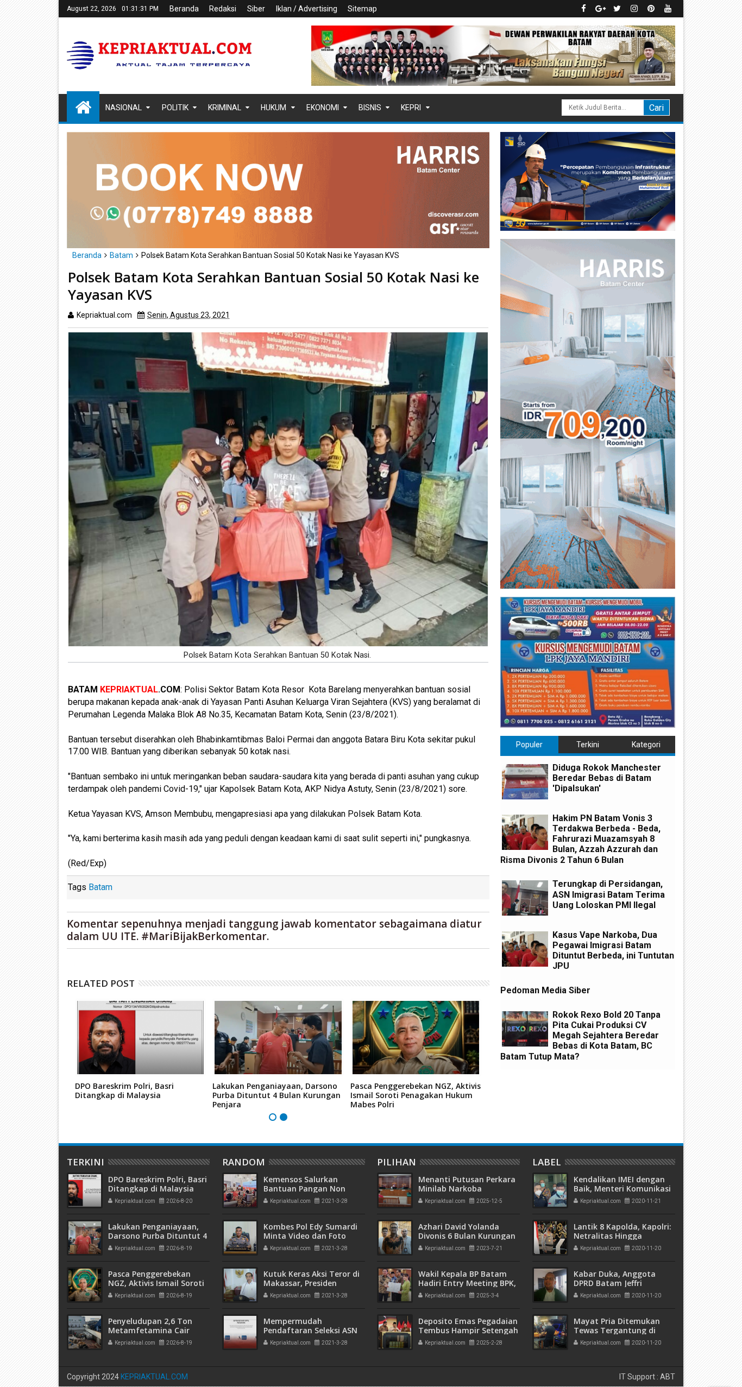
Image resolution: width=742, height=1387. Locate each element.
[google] (600, 8)
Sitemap (362, 8)
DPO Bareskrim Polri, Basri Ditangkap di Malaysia (124, 1090)
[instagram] (634, 8)
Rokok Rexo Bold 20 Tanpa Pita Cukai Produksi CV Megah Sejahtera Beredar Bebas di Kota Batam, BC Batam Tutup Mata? (580, 1036)
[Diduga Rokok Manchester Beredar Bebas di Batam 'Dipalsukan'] (525, 781)
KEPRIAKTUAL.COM (154, 1376)
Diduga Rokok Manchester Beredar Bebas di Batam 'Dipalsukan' (606, 777)
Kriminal (224, 107)
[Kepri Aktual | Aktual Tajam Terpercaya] (83, 106)
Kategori (646, 744)
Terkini (587, 744)
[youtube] (667, 8)
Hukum (273, 107)
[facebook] (583, 8)
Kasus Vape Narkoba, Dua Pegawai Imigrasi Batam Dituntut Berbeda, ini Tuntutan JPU (613, 951)
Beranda (184, 8)
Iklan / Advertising (306, 8)
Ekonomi (322, 107)
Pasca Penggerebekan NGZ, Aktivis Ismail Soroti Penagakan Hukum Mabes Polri (415, 1095)
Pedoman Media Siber (545, 990)
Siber (256, 8)
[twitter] (617, 8)
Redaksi (222, 8)
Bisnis (370, 107)
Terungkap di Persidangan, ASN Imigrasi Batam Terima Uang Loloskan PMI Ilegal (608, 894)
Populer (529, 744)
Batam (100, 887)
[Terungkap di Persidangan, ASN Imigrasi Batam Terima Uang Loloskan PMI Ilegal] (525, 898)
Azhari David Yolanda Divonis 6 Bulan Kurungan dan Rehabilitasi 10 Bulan (466, 1235)
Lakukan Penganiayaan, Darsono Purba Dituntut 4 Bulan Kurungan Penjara (276, 1095)
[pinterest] (650, 8)
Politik (175, 107)
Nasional (123, 107)
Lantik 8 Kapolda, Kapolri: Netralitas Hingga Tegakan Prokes (622, 1235)
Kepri (411, 107)
